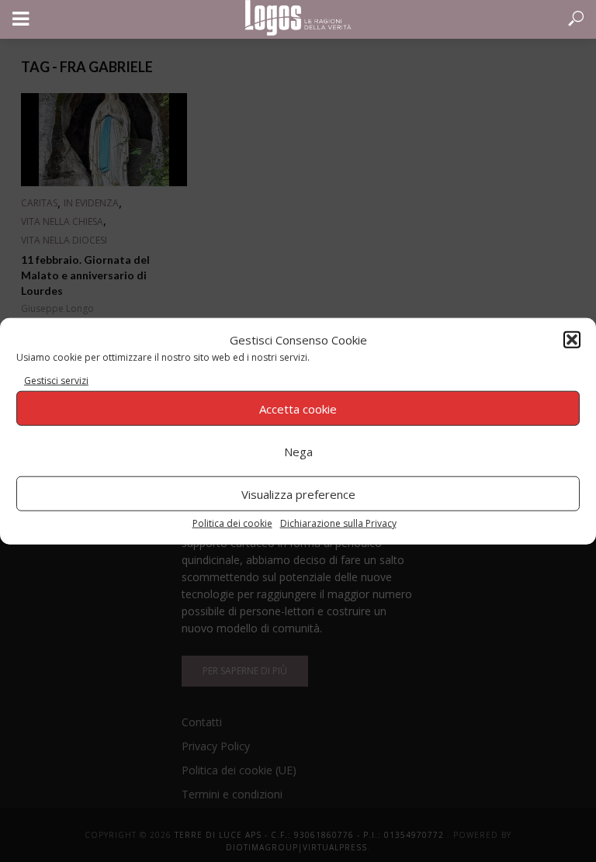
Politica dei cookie (232, 523)
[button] (572, 339)
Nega (298, 451)
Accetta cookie (298, 408)
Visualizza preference (298, 493)
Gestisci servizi (56, 380)
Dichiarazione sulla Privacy (338, 523)
